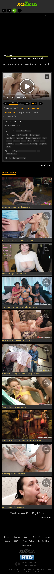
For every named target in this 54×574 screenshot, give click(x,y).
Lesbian (20, 138)
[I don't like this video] (27, 103)
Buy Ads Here (43, 541)
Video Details (9, 113)
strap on (16, 151)
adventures (11, 154)
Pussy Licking (32, 144)
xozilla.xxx (35, 563)
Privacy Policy (28, 541)
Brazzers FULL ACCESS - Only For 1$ (27, 58)
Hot (23, 141)
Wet (8, 147)
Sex (44, 138)
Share (36, 113)
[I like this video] (5, 103)
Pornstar (10, 144)
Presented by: (21, 108)
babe (8, 141)
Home (6, 537)
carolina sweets (28, 151)
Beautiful (20, 144)
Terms (47, 537)
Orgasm (43, 144)
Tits (42, 141)
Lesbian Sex (34, 135)
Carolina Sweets (19, 158)
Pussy (16, 141)
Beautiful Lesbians (33, 138)
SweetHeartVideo (23, 131)
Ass (29, 141)
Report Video (25, 113)
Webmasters (27, 545)
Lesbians (10, 138)
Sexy (36, 141)
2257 (16, 541)
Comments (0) (9, 117)
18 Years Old (22, 135)
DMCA (7, 541)
